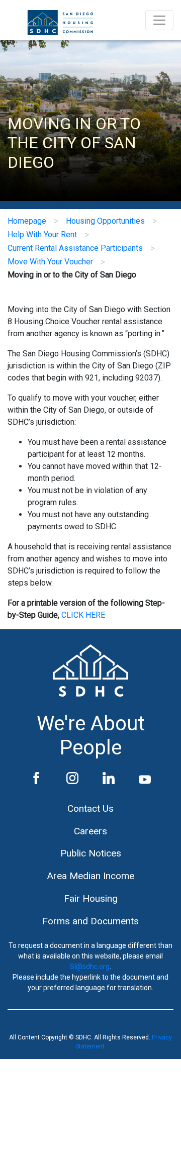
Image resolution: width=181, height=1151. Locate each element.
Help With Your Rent (42, 234)
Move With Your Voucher (50, 261)
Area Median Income (90, 876)
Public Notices (90, 853)
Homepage (27, 221)
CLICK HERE (83, 615)
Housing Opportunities (105, 221)
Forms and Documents (90, 921)
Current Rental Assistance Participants (75, 248)
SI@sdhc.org (90, 967)
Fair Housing (91, 898)
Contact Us (90, 808)
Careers (90, 831)
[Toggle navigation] (159, 20)
